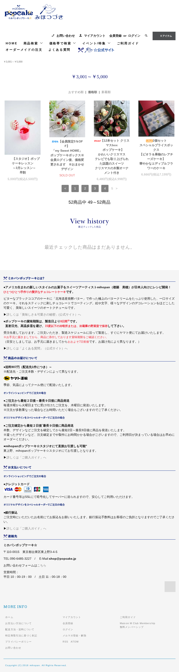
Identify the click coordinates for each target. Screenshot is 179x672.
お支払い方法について (18, 623)
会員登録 (115, 35)
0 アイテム (166, 36)
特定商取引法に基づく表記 (21, 635)
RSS (65, 641)
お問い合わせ (66, 35)
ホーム (9, 617)
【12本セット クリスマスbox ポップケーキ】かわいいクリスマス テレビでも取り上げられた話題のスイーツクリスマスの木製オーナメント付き (112, 156)
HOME (11, 43)
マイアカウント (94, 35)
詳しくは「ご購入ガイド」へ (26, 457)
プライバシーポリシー (18, 641)
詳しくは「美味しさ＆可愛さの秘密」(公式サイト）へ (44, 314)
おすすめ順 (76, 92)
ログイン (134, 35)
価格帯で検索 (61, 43)
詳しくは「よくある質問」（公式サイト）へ (37, 348)
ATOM (74, 641)
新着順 (106, 92)
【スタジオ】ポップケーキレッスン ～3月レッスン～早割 (25, 165)
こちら (41, 565)
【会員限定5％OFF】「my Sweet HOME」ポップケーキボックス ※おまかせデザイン (67, 155)
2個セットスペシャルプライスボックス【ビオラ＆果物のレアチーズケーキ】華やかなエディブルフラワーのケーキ (156, 154)
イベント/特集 (94, 43)
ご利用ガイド (128, 43)
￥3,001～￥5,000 (12, 61)
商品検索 (32, 43)
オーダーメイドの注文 (24, 49)
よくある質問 (59, 49)
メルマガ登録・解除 (74, 635)
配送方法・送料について (19, 629)
